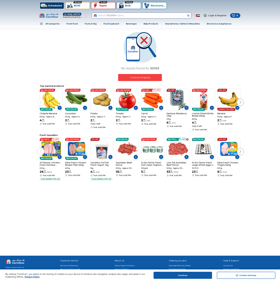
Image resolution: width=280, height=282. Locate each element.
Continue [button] (182, 275)
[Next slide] (237, 99)
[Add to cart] (59, 107)
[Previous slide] (37, 99)
